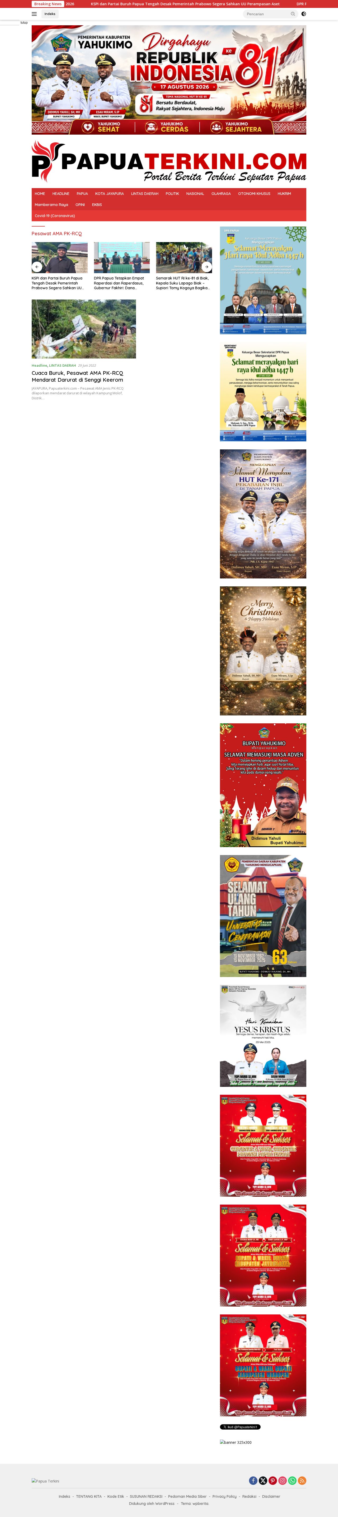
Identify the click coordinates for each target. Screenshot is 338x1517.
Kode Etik (115, 1496)
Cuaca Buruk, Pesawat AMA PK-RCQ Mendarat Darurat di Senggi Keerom (77, 376)
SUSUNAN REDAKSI (146, 1496)
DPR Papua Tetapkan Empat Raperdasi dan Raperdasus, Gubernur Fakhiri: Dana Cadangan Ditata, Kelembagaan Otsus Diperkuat (59, 283)
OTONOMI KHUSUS (254, 193)
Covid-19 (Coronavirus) (55, 215)
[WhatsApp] (292, 1481)
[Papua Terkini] (169, 160)
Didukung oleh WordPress (152, 1503)
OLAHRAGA (221, 193)
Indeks (50, 14)
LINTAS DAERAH (144, 193)
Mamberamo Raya (51, 204)
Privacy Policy (225, 1496)
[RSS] (302, 1481)
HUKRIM (284, 193)
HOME (40, 193)
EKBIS (97, 204)
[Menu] (35, 13)
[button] (293, 13)
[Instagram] (282, 1481)
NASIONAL (195, 193)
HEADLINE (61, 193)
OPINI (80, 204)
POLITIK (172, 193)
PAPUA (82, 193)
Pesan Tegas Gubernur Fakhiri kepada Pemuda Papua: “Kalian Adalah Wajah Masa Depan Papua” (182, 283)
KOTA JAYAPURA (109, 193)
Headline (39, 365)
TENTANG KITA (89, 1496)
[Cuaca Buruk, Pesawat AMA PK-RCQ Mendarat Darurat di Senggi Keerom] (84, 329)
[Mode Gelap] (303, 13)
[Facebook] (253, 1481)
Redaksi (249, 1496)
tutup (24, 22)
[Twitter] (263, 1481)
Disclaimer (271, 1496)
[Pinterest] (273, 1481)
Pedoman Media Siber (187, 1496)
